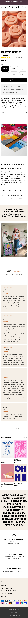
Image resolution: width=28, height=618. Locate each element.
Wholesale (3, 596)
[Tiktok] (17, 615)
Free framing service (6, 588)
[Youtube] (14, 615)
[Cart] (26, 7)
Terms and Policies (14, 612)
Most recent (22, 280)
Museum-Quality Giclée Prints (8, 591)
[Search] (5, 7)
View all (25, 437)
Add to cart (15, 80)
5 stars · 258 (12, 280)
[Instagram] (11, 615)
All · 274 (4, 280)
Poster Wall (5, 55)
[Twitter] (19, 615)
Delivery (3, 112)
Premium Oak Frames (6, 593)
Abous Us (3, 585)
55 (18, 426)
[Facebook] (8, 615)
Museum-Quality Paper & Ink (7, 116)
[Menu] (2, 7)
